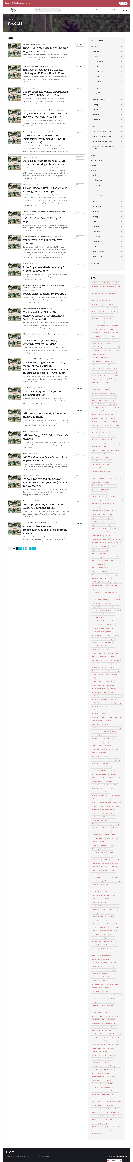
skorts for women (115, 994)
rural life (105, 962)
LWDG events (109, 788)
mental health (96, 809)
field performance (110, 624)
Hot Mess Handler (97, 742)
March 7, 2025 (33, 409)
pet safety (105, 870)
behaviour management (98, 329)
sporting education (97, 1009)
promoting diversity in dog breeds (101, 920)
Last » (33, 548)
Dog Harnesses (96, 528)
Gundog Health (112, 688)
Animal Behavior (96, 304)
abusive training (96, 286)
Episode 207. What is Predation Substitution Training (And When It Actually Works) (44, 139)
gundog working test (97, 720)
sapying (113, 970)
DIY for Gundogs (96, 500)
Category (11, 19)
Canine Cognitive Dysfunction (100, 389)
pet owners (114, 866)
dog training (104, 550)
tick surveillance (96, 1048)
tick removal (115, 1044)
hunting (94, 745)
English (112, 1160)
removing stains (96, 941)
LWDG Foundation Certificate (100, 792)
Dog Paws (106, 539)
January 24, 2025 (34, 453)
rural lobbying (113, 962)
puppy (107, 923)
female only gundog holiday (99, 621)
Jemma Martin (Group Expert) (31, 285)
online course (115, 834)
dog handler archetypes (98, 525)
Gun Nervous (95, 671)
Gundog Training (116, 703)
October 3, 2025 (33, 263)
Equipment (98, 185)
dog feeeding (95, 521)
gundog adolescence (111, 674)
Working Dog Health (107, 1119)
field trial (108, 631)
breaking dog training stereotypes (101, 357)
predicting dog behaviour (99, 905)
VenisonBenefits (113, 1091)
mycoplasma (95, 820)
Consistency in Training (98, 450)
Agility (110, 297)
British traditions (96, 368)
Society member (96, 1002)
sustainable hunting (97, 1023)
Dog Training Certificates (99, 553)
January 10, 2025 (34, 475)
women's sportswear (115, 1115)
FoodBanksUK (96, 642)
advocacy (94, 297)
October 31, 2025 (58, 236)
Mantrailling (95, 806)
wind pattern (95, 1108)
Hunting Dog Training (105, 745)
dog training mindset (113, 557)
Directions (96, 202)
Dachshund (118, 478)
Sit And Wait (97, 236)
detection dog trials (110, 485)
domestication (101, 589)
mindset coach (96, 816)
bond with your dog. (97, 343)
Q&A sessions (103, 927)
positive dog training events (99, 891)
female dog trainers (108, 614)
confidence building (106, 439)
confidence (95, 439)
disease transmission (105, 489)
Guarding (100, 61)
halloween (106, 724)
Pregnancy (98, 88)
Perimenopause (96, 859)
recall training (95, 934)
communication (105, 425)
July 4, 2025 (49, 359)
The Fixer (106, 1037)
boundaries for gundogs (98, 354)
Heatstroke (106, 731)
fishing (115, 635)
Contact (114, 10)
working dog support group (99, 1123)
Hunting (95, 217)
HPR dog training (114, 742)
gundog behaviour (97, 678)
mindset (113, 813)
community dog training (98, 429)
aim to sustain (96, 300)
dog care (103, 507)
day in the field (96, 482)
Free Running (105, 649)
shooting (94, 987)
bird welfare (116, 339)
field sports (95, 628)
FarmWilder (118, 610)
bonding (108, 343)
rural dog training (107, 959)
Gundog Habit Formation (99, 688)
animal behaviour (108, 304)
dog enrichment (96, 518)
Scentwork (103, 973)
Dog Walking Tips (96, 582)
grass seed (116, 663)
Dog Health (26, 44)
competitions (104, 432)
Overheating (95, 849)
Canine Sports (96, 407)
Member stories (105, 806)
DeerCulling (106, 482)
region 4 (112, 934)
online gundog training (98, 838)
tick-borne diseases (108, 1048)
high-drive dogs (96, 735)
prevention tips (96, 909)
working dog (95, 1119)
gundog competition (97, 681)
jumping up (95, 763)
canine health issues (109, 400)
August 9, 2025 (51, 308)
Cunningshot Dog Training (104, 478)
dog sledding (95, 546)
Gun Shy (104, 671)
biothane (110, 329)
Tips (116, 1055)
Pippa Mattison (96, 877)
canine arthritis (96, 382)
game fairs (115, 653)
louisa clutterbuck (97, 784)
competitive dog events (98, 436)
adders (118, 286)
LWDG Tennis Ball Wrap (114, 795)
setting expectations (97, 984)
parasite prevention (106, 849)
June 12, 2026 (33, 88)
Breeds (97, 56)
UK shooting (106, 1080)
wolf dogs (116, 1108)
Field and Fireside (115, 621)
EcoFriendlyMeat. (97, 592)
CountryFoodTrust (97, 460)
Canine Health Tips (97, 404)
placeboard (115, 877)
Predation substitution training (100, 898)
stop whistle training (97, 1016)
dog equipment (107, 518)
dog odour (116, 532)
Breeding (96, 51)
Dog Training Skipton (98, 564)
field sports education (98, 631)
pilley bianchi (111, 873)
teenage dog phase (97, 1030)
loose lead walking (97, 781)
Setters (99, 76)
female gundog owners (98, 617)
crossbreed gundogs (97, 475)
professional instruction (107, 913)
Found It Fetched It (97, 646)
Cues (93, 478)
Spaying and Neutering (107, 1005)
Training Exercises (98, 251)
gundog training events (98, 710)
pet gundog (105, 863)
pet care (105, 859)
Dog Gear (104, 521)
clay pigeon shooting (97, 418)
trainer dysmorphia (97, 1062)
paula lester (109, 856)
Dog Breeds (95, 507)
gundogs (108, 720)
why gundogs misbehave (114, 1101)
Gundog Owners (107, 695)
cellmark (116, 407)
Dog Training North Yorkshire (100, 560)
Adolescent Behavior (97, 290)
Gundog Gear (110, 685)
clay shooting (95, 421)
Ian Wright (115, 749)
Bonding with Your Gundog (112, 347)
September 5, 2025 (28, 290)
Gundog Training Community (100, 706)
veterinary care (96, 1098)
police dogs (95, 884)
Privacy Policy (36, 1156)
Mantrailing (116, 802)
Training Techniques (108, 1069)
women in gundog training (99, 1115)
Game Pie (94, 656)
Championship (96, 411)
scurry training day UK (98, 977)
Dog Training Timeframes (99, 574)
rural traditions (108, 966)
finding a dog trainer (97, 635)
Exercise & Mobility (99, 100)
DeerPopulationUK (97, 485)
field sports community (107, 628)
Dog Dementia (96, 514)
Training (53, 110)
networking (107, 824)
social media (103, 998)
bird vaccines (106, 339)
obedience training (97, 834)
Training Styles (97, 256)
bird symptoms (96, 339)
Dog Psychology (116, 539)
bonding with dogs (97, 347)
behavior (101, 322)
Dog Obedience (106, 532)
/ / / (39, 110)
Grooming (96, 114)
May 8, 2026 (50, 132)
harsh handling (96, 731)
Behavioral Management (113, 322)
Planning (97, 190)
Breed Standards (96, 361)
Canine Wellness (107, 407)
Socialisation (99, 195)
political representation (98, 888)
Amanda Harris (106, 300)
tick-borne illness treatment (99, 1055)
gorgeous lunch (106, 663)
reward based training (108, 955)
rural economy (96, 962)
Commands (95, 425)
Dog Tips (112, 546)
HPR (98, 66)
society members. (109, 1002)
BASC (104, 318)
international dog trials (98, 760)
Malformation (115, 799)
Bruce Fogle (95, 372)
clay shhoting (109, 418)
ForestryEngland (106, 642)
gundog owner (96, 695)
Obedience (107, 831)
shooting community (105, 987)
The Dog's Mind (96, 1037)
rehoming (94, 938)
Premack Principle (114, 905)
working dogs (95, 1130)
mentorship (95, 813)
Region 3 (104, 934)
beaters (94, 322)
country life (107, 457)
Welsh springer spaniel (98, 1101)
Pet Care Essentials (115, 859)
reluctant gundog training (107, 938)
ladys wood (113, 770)
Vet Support (96, 119)
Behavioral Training (112, 325)
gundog (100, 674)
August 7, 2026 (40, 44)
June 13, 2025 (51, 387)
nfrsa (112, 827)
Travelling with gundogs (98, 1076)
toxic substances (107, 1059)
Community (115, 425)
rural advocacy (96, 959)
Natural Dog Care (97, 824)
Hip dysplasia (95, 738)
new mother (95, 827)
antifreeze (103, 311)
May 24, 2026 (60, 110)
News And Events (28, 66)
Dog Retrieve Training (98, 542)
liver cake (118, 777)
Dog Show (118, 542)
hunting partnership (97, 749)
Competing (98, 180)
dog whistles (117, 582)
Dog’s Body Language (111, 585)
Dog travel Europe (97, 578)
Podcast (33, 44)
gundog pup (118, 695)
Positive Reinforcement (98, 895)
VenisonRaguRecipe (107, 1094)
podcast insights (116, 881)
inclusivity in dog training (99, 752)
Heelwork (96, 212)
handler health (109, 728)
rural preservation (97, 966)
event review (108, 606)
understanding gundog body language (102, 1087)
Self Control (96, 231)
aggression (103, 297)
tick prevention (105, 1044)
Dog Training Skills (116, 560)
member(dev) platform (120, 1156)
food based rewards (97, 639)
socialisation (112, 998)
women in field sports (113, 1112)
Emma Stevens (96, 596)
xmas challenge (96, 1133)
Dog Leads (115, 528)
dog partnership (96, 539)
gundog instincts (114, 692)
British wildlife (107, 368)
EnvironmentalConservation (110, 596)
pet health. (114, 863)
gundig (94, 674)
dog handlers (111, 525)
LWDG (116, 784)
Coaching (104, 421)
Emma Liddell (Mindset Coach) (31, 236)
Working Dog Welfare (113, 1126)
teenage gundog (110, 1030)
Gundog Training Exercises (99, 713)
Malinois (94, 802)
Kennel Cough (105, 763)
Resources (95, 948)
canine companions (97, 396)
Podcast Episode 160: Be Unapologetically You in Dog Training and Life (45, 530)
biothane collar (96, 332)
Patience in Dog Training (98, 852)
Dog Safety (110, 542)
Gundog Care (108, 678)
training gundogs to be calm (100, 1066)
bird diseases (105, 336)
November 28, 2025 (29, 214)
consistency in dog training (99, 446)
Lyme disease (105, 799)
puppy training (116, 923)
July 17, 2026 (50, 66)
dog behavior (106, 503)
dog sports (105, 546)
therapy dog (95, 1044)
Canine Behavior (107, 382)
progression (111, 916)
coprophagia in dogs (113, 450)
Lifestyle (43, 236)
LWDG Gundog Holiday (98, 795)
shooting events (96, 991)
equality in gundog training (99, 599)
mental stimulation (107, 809)
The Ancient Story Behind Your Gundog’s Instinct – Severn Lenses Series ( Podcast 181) (43, 315)
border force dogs (106, 350)
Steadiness (96, 241)
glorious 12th (95, 663)
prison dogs (95, 913)
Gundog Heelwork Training (99, 692)
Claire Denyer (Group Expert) (31, 110)
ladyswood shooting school (99, 774)
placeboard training (97, 881)
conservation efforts (112, 443)
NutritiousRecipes (97, 831)
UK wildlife (110, 1083)
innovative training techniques (100, 756)
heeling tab (114, 731)
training (107, 1062)
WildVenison (109, 1105)
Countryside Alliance (97, 468)
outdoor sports (115, 845)
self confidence (111, 977)
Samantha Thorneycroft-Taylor (100, 970)
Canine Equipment (110, 396)
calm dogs (115, 375)
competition (95, 432)
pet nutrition (104, 866)
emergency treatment (110, 592)
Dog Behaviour (50, 211)
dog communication (97, 510)
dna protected (117, 500)
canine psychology (110, 404)
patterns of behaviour (98, 856)
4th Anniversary (96, 283)
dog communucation (111, 510)
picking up (102, 873)
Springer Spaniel (96, 1012)
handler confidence (97, 728)
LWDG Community (97, 788)
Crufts (107, 475)
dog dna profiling (107, 514)
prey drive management (109, 909)
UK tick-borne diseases (98, 1083)
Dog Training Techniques (99, 571)
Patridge (110, 852)
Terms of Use (45, 1156)
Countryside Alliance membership (101, 471)
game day (106, 653)
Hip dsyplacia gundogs (109, 735)
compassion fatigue (113, 429)
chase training (96, 414)
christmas (105, 414)
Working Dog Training (98, 1126)
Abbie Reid (116, 283)
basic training (112, 318)
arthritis (94, 315)
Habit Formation (96, 724)
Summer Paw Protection (112, 1016)
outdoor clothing (112, 838)
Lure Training (108, 784)
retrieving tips (96, 955)
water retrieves (107, 1098)
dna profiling (107, 500)
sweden (106, 1027)
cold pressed (113, 421)
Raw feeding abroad (115, 927)
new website (104, 827)
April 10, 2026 (33, 157)
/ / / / (44, 211)
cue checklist (115, 475)
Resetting (101, 945)
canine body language (98, 386)
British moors (111, 364)
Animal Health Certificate (99, 308)
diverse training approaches (99, 493)
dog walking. (107, 582)
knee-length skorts (97, 767)
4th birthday (106, 283)
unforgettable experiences (99, 1091)
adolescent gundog (97, 293)
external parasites (107, 610)
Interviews (110, 760)
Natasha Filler (105, 820)
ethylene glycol (96, 603)
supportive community (98, 1019)
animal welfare (112, 308)
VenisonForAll (95, 1094)
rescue (94, 945)
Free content (95, 649)
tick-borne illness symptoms (99, 1051)
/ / (34, 66)
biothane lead (106, 332)
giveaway (116, 660)
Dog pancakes (109, 535)
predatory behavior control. (99, 902)
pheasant (94, 873)
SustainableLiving (96, 1027)
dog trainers (95, 550)
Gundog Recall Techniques (99, 699)
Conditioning (111, 436)
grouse (102, 667)
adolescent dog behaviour (113, 290)
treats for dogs (96, 1080)
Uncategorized (37, 287)
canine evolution (96, 400)
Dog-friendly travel (97, 585)
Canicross (112, 379)
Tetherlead (95, 1034)
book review (95, 350)
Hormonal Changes (107, 738)
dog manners (95, 532)
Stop (94, 246)
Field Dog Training (97, 624)
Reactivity (94, 930)
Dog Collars (112, 507)
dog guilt (112, 521)
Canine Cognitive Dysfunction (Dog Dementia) (105, 393)
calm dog (94, 375)
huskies (107, 749)
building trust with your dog (109, 372)
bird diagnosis (95, 336)
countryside (105, 464)
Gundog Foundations (98, 685)
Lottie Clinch (108, 781)
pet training (114, 870)
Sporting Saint (109, 1009)
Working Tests (115, 1130)
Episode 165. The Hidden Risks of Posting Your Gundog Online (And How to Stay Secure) (45, 482)
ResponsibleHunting (105, 948)
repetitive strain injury (109, 941)
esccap (118, 599)
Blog (97, 10)
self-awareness (96, 980)
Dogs (93, 589)
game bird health (96, 653)
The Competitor (115, 1034)
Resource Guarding (111, 945)
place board (106, 877)
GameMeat (95, 660)
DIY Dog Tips (111, 496)
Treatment (111, 1076)
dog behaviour (116, 503)
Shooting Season (108, 991)
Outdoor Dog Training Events (100, 845)
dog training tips (113, 574)
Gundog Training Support (99, 717)
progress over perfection (99, 916)
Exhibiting (117, 606)
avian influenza (96, 318)
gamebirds (114, 656)
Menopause (115, 806)
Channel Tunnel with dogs (109, 411)
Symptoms (114, 1027)
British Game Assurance (98, 364)
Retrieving (96, 226)
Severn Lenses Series (112, 984)
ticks (111, 1055)
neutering (116, 824)
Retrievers (43, 66)
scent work (95, 973)
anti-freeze (95, 311)
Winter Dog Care (106, 1108)
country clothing (96, 457)
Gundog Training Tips (115, 717)
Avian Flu (101, 315)
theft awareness (112, 1041)
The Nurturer (115, 1037)
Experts (93, 126)
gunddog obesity (114, 671)
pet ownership (96, 870)
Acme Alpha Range (108, 286)
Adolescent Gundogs (111, 293)
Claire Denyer (114, 414)
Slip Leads (94, 998)
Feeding (95, 105)
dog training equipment (98, 557)
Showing (105, 994)
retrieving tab (109, 952)
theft (103, 1041)
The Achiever (104, 1034)
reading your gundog (106, 930)
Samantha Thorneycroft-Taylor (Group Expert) (104, 147)
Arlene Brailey (113, 311)
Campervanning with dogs (99, 379)
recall (115, 930)
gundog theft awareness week (100, 703)
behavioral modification (98, 325)
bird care (115, 332)
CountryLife (108, 460)
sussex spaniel (111, 1019)
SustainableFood (110, 1023)
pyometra (94, 927)
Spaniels (99, 81)
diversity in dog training (98, 496)
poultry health (111, 895)
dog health (106, 528)
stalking (106, 1012)
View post (79, 44)
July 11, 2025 (27, 337)
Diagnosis (94, 489)
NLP (117, 827)
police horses (104, 884)
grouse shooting (111, 667)
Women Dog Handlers (98, 1112)
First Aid (95, 110)
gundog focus (110, 681)
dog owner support (97, 535)
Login (125, 10)
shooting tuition (96, 994)
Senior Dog (106, 980)
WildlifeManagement (97, 1105)
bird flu (114, 336)
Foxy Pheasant (109, 646)
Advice (25, 211)
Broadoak (116, 368)
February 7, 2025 (34, 431)
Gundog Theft (113, 699)
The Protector (96, 1041)
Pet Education (96, 863)
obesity (107, 834)
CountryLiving (96, 464)
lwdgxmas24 (95, 799)
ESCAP (111, 599)
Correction (95, 453)
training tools (105, 1073)
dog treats (107, 578)
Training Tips (95, 1073)
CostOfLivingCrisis (105, 453)
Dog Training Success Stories (100, 567)
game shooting (104, 656)
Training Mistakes (115, 1066)
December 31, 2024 (34, 501)
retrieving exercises (97, 952)
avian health (109, 315)
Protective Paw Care (97, 923)
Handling (118, 728)
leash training (95, 777)
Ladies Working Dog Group (99, 770)
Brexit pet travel (108, 361)
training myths (96, 1069)
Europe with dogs (97, 606)
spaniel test (95, 1005)
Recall (48, 110)
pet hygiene (95, 866)
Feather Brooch (96, 614)
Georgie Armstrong (106, 660)
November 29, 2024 (53, 522)
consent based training (98, 443)
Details (122, 3)
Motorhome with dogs (109, 816)
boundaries (117, 350)
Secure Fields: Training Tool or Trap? (44, 294)
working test (105, 1130)
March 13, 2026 (33, 184)
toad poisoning (96, 1059)
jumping (117, 760)
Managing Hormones (105, 802)
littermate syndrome (107, 777)
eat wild (110, 589)
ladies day (107, 767)
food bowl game (109, 639)
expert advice (95, 610)
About (105, 10)
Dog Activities (96, 503)
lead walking (112, 774)
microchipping (105, 813)
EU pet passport (107, 603)
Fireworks (108, 635)
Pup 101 (97, 93)
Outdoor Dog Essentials (98, 841)
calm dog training (104, 375)
